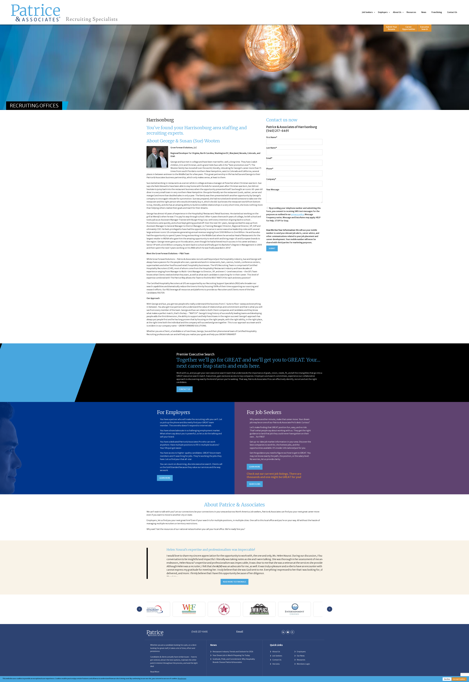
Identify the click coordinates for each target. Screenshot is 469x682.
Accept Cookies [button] (459, 679)
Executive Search (424, 28)
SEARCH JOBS (254, 484)
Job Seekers (367, 12)
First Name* (271, 137)
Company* (271, 179)
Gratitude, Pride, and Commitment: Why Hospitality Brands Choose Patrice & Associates (234, 666)
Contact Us (452, 12)
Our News (301, 661)
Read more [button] (182, 678)
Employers (383, 12)
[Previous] (139, 614)
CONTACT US (184, 389)
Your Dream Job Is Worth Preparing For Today (231, 661)
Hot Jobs (276, 669)
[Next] (329, 614)
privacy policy (297, 214)
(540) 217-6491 (277, 131)
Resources (411, 12)
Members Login (303, 669)
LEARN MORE (164, 478)
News (423, 12)
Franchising (437, 12)
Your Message (272, 189)
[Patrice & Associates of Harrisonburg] (64, 3)
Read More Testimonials (234, 587)
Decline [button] (447, 679)
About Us (397, 12)
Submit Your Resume (391, 28)
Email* (269, 158)
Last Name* (271, 148)
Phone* (269, 168)
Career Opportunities (408, 28)
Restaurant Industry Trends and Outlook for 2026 (233, 657)
